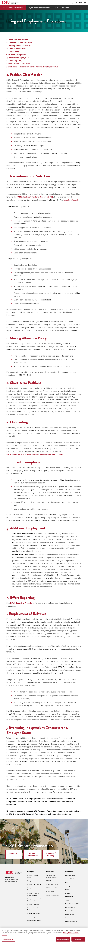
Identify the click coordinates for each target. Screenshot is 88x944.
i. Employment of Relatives (18, 63)
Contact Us (13, 853)
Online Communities (71, 921)
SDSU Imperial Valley (52, 884)
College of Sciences (33, 904)
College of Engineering (34, 884)
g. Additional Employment (17, 57)
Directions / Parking (51, 854)
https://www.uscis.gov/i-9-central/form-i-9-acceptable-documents (34, 454)
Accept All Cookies (63, 939)
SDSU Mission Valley (52, 888)
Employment (69, 897)
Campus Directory (70, 879)
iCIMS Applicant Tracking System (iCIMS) (35, 196)
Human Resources (62, 7)
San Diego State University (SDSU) (51, 876)
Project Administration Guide (39, 7)
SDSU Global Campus (33, 913)
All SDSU (79, 2)
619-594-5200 (9, 877)
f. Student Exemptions (16, 54)
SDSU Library (31, 917)
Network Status (69, 911)
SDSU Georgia (50, 881)
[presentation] (30, 872)
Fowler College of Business (32, 909)
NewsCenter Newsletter (72, 904)
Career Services (69, 914)
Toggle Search (71, 2)
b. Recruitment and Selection (19, 42)
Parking (67, 886)
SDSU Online (50, 891)
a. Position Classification (17, 39)
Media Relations (70, 907)
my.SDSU (68, 893)
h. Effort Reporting (14, 60)
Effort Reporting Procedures (22, 603)
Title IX (67, 900)
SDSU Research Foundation (12, 7)
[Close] (84, 931)
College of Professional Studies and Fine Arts (34, 900)
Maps (66, 882)
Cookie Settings (8, 939)
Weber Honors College (34, 920)
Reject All (78, 939)
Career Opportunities (32, 854)
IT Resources (69, 918)
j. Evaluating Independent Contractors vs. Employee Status (32, 66)
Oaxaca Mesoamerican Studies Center (52, 896)
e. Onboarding (12, 51)
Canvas (67, 889)
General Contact (70, 875)
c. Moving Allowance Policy (18, 45)
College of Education (33, 881)
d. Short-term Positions (16, 48)
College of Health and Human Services (33, 894)
